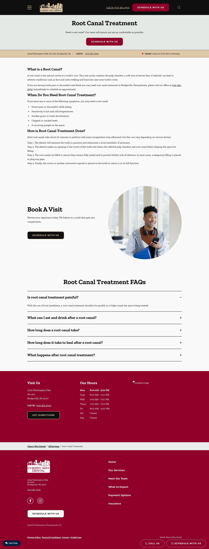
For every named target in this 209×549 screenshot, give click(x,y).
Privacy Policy (34, 537)
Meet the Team (118, 478)
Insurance (114, 503)
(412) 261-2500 (92, 53)
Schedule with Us (150, 7)
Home (112, 461)
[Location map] (157, 407)
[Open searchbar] (179, 7)
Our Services (116, 470)
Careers (65, 537)
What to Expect (118, 486)
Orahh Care (75, 537)
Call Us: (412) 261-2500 (117, 7)
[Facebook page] (30, 501)
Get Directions (43, 415)
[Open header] (30, 7)
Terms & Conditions (51, 537)
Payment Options (119, 495)
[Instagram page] (40, 501)
